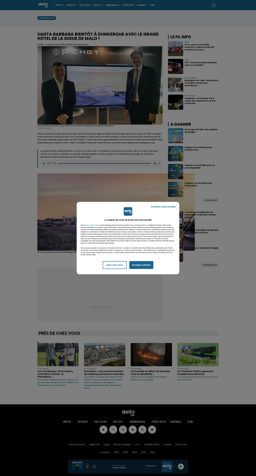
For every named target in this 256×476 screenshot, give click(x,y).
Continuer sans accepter (163, 206)
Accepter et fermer (141, 264)
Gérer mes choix (114, 264)
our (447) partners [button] (93, 225)
